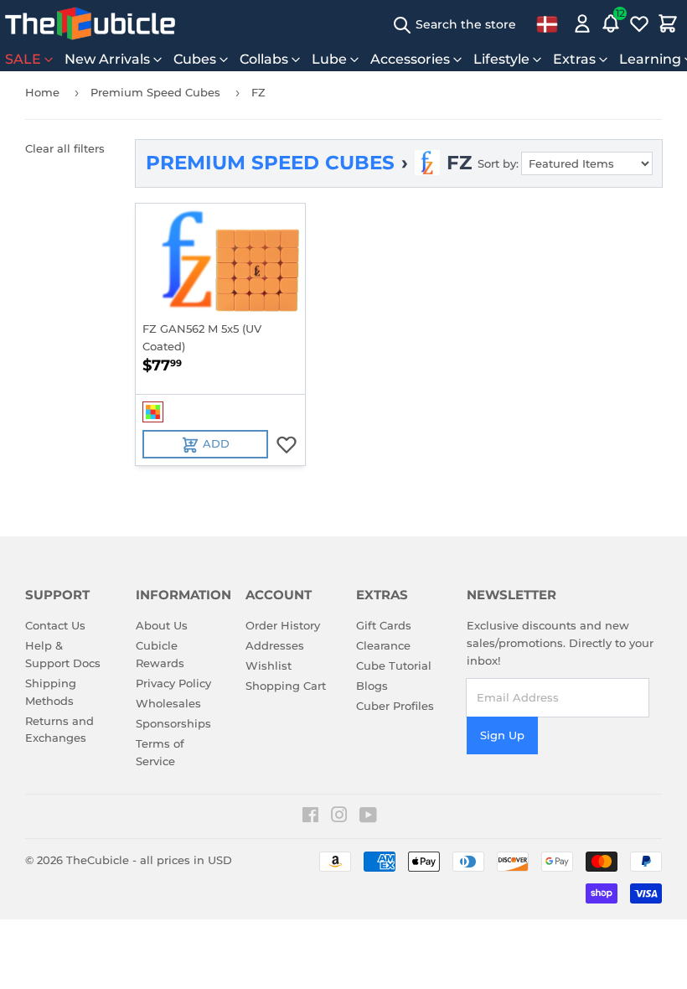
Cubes (194, 59)
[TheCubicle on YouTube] (368, 817)
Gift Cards (383, 625)
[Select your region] (547, 23)
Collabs (264, 59)
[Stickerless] (152, 411)
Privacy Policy (173, 683)
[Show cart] (667, 23)
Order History (282, 625)
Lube (329, 59)
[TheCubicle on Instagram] (339, 817)
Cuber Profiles (395, 705)
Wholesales (168, 703)
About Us (162, 625)
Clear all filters (65, 148)
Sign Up (502, 735)
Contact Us (55, 625)
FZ (258, 92)
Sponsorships (173, 723)
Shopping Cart (285, 685)
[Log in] (582, 23)
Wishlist (268, 665)
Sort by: (498, 163)
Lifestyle (501, 59)
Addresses (274, 645)
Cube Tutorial (393, 665)
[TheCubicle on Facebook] (310, 817)
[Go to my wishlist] (639, 23)
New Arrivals (107, 59)
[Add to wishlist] (286, 444)
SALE (23, 59)
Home (42, 92)
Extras (574, 59)
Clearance (383, 645)
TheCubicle (97, 860)
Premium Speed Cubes (155, 92)
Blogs (372, 685)
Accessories (410, 59)
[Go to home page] (90, 23)
